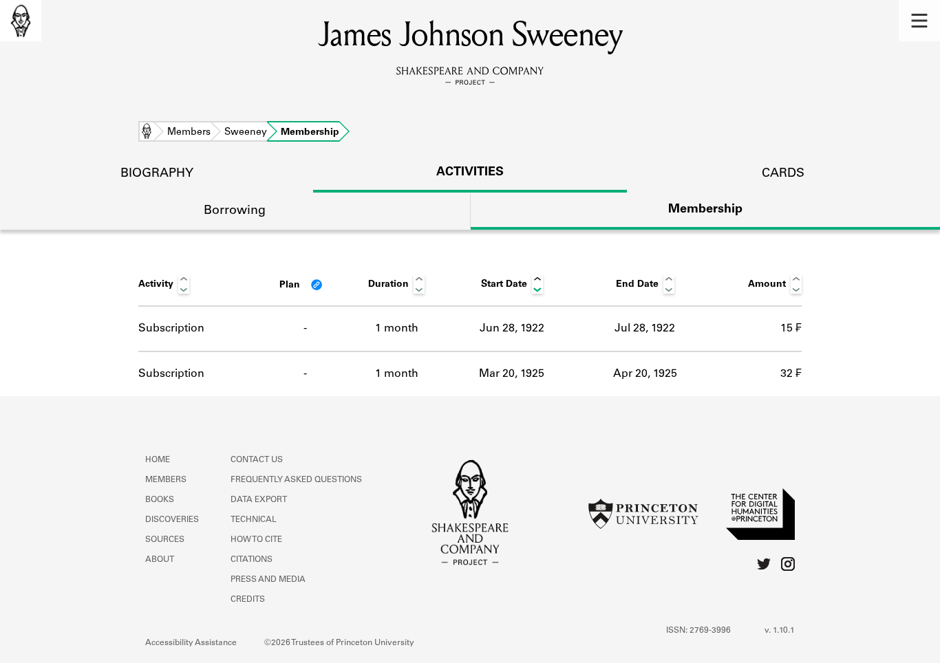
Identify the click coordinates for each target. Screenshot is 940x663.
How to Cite (256, 540)
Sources (164, 540)
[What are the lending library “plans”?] (316, 284)
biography (156, 174)
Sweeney (245, 133)
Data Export (259, 500)
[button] (919, 20)
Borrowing (235, 211)
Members (189, 133)
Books (159, 500)
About (159, 560)
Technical (254, 520)
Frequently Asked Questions (296, 480)
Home (146, 133)
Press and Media (268, 580)
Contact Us (257, 460)
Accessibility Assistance (191, 643)
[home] (20, 20)
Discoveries (172, 520)
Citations (252, 560)
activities (470, 172)
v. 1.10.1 (780, 631)
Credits (248, 600)
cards (783, 174)
